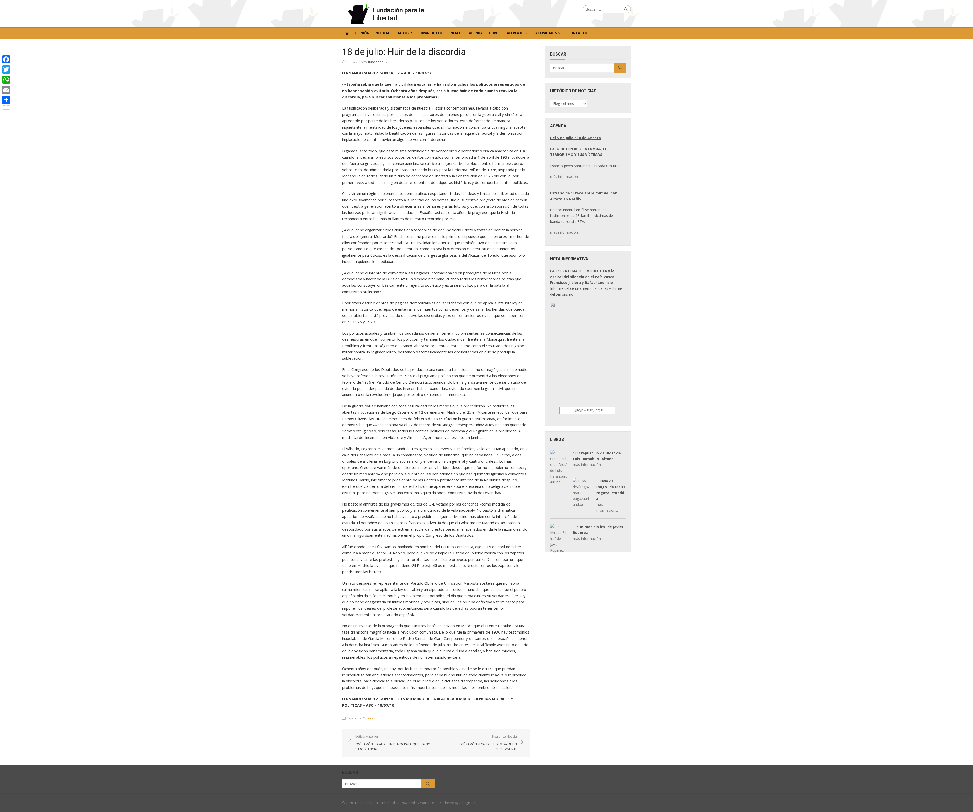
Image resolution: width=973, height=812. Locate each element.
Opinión (362, 33)
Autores (405, 33)
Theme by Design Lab (459, 802)
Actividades (546, 33)
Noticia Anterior (393, 742)
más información (564, 176)
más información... (565, 232)
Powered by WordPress (419, 802)
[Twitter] (6, 69)
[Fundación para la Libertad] (347, 33)
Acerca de (515, 33)
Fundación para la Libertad (398, 14)
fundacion (376, 62)
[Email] (6, 90)
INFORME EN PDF (587, 410)
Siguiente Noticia (488, 742)
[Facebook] (6, 59)
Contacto (577, 33)
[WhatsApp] (6, 80)
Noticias (383, 33)
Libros (495, 33)
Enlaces (455, 33)
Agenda (476, 33)
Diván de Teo (430, 33)
